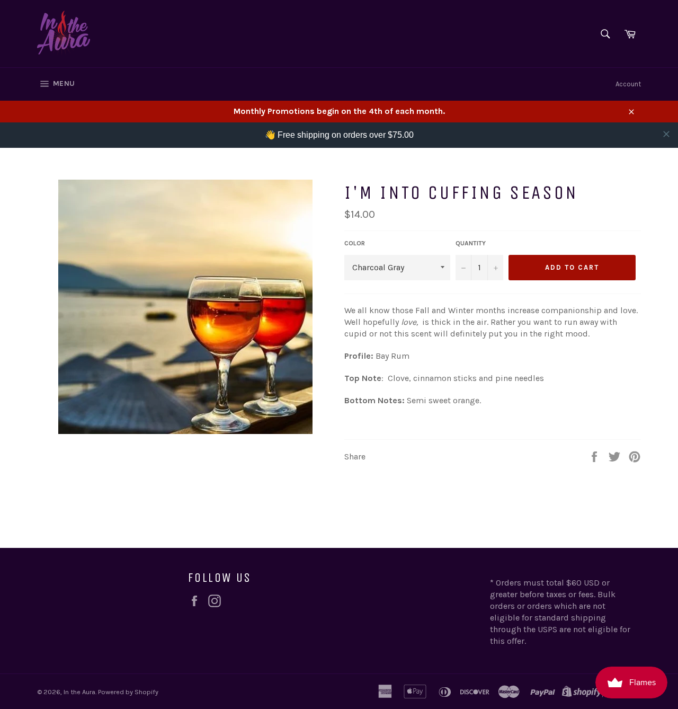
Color (354, 243)
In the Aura (79, 692)
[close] (666, 134)
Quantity (471, 243)
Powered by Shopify (128, 692)
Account (628, 84)
